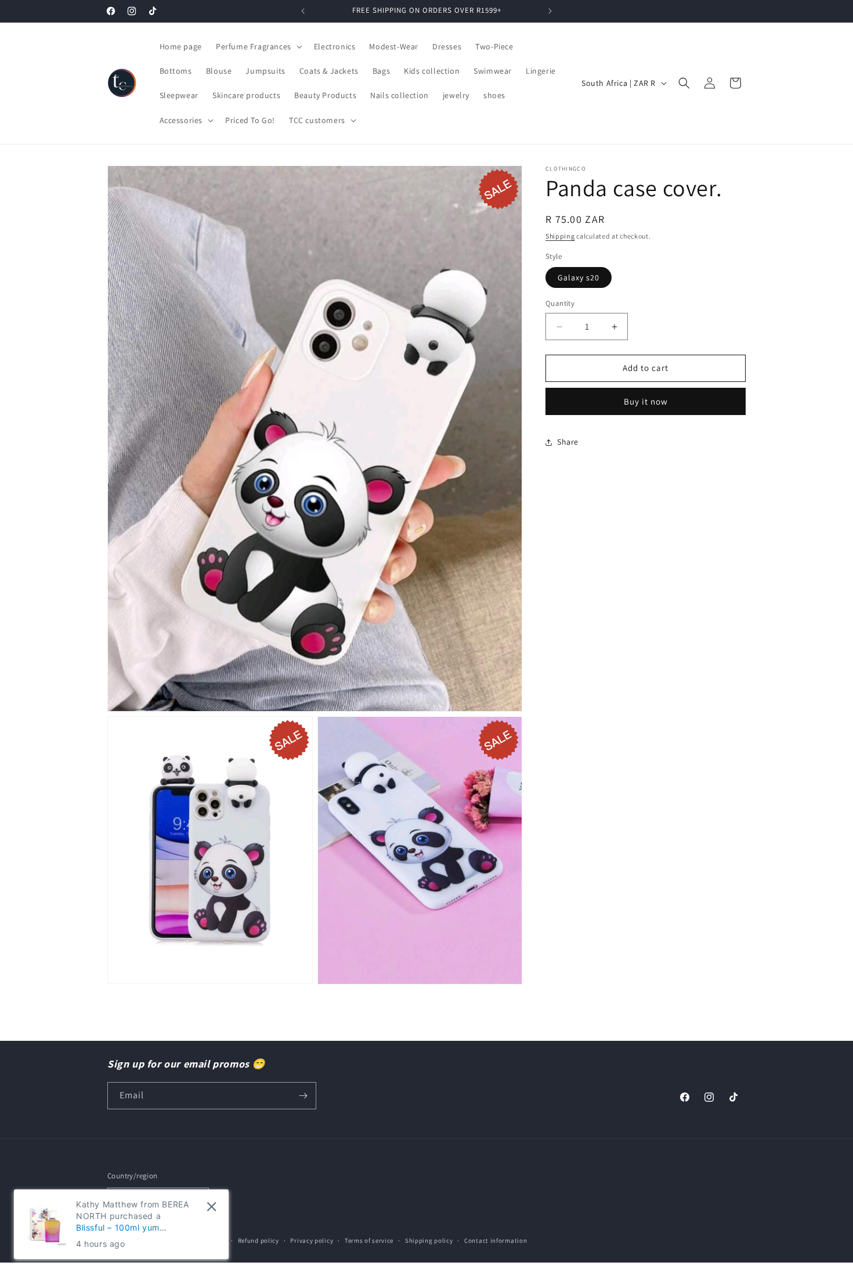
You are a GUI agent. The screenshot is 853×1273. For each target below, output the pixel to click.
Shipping (560, 236)
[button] (258, 46)
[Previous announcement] (303, 11)
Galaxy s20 (578, 278)
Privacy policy (311, 1240)
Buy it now (646, 401)
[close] (211, 1206)
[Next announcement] (550, 11)
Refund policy (258, 1240)
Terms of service (369, 1240)
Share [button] (568, 442)
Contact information (495, 1240)
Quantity (559, 304)
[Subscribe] (303, 1095)
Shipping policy (429, 1240)
